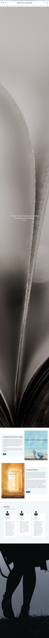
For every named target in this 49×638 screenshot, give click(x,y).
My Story (13, 5)
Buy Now (28, 491)
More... (13, 535)
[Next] (47, 524)
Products (20, 5)
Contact (41, 5)
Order (4, 454)
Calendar (34, 5)
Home (7, 5)
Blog (27, 5)
